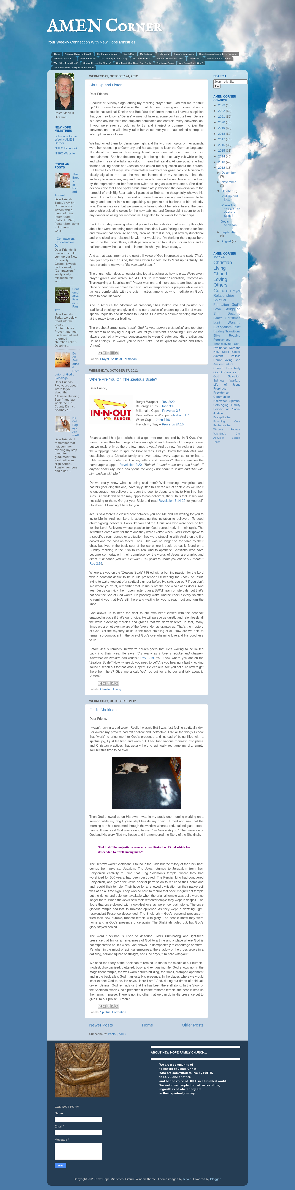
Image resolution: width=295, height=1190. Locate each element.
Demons (234, 348)
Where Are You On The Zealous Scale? (123, 379)
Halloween (164, 54)
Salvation (234, 376)
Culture (220, 290)
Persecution (221, 409)
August (227, 241)
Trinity (216, 442)
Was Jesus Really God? (191, 63)
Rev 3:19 (147, 658)
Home (57, 54)
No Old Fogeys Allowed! (75, 426)
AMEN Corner (104, 26)
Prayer (104, 359)
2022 (222, 110)
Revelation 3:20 (130, 465)
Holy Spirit (221, 351)
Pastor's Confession (184, 54)
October (227, 191)
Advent (218, 356)
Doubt (217, 360)
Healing (218, 331)
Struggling (232, 309)
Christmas (232, 318)
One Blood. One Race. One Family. (133, 63)
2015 (222, 150)
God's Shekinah (103, 710)
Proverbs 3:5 (171, 410)
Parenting (219, 421)
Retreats (235, 429)
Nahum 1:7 (181, 415)
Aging (224, 405)
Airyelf (187, 1179)
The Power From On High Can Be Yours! (74, 67)
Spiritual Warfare (226, 380)
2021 (222, 116)
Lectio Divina (195, 58)
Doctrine (233, 313)
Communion (221, 396)
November (229, 182)
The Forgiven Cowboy (108, 54)
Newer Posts (101, 1025)
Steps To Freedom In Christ (170, 58)
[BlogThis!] (104, 353)
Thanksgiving (222, 343)
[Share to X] (108, 353)
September (229, 232)
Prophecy (219, 388)
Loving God (232, 360)
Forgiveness (221, 339)
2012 (222, 167)
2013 (222, 162)
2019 (222, 128)
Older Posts (193, 1025)
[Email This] (100, 353)
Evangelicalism (222, 417)
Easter (236, 351)
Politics (235, 356)
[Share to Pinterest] (116, 353)
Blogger (215, 1179)
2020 (222, 122)
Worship (234, 322)
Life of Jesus (226, 384)
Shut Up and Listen (105, 85)
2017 (222, 139)
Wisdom (218, 429)
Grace (218, 318)
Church (220, 273)
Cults (237, 421)
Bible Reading (226, 335)
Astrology (218, 437)
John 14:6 (163, 420)
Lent (216, 322)
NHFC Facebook (66, 148)
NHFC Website (65, 153)
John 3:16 (168, 406)
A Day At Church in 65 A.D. (78, 54)
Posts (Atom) (117, 1034)
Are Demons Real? (142, 58)
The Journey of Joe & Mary (113, 58)
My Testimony (147, 54)
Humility (235, 405)
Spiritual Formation (124, 359)
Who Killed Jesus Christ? (66, 63)
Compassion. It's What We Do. (65, 242)
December (229, 172)
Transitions (232, 331)
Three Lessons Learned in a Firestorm (218, 54)
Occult (217, 372)
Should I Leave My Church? (97, 63)
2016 (222, 145)
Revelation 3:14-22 (172, 500)
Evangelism (222, 327)
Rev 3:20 (168, 402)
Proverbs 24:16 (173, 424)
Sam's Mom (129, 54)
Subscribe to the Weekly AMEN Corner (66, 140)
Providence (221, 392)
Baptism (236, 437)
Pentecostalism (222, 425)
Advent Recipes (87, 58)
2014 (222, 156)
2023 (222, 105)
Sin (216, 313)
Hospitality (233, 368)
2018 (222, 133)
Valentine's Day (226, 433)
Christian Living (110, 689)
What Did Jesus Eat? (64, 58)
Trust (236, 327)
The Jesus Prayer (165, 63)
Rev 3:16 (95, 563)
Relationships (224, 295)
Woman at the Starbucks (218, 58)
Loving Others (220, 282)
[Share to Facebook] (112, 353)
